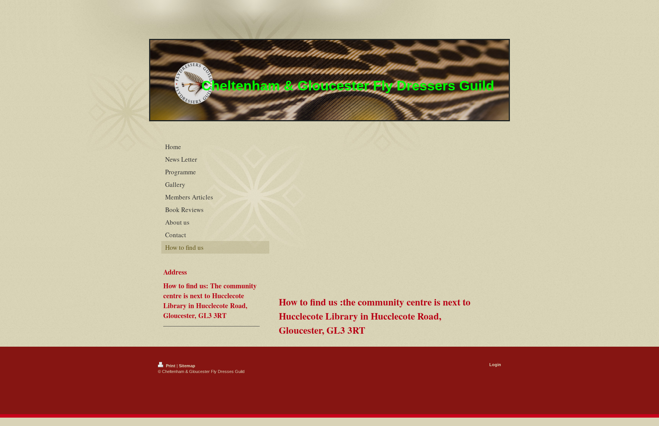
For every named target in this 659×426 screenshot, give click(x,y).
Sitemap (187, 365)
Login (495, 364)
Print (171, 365)
